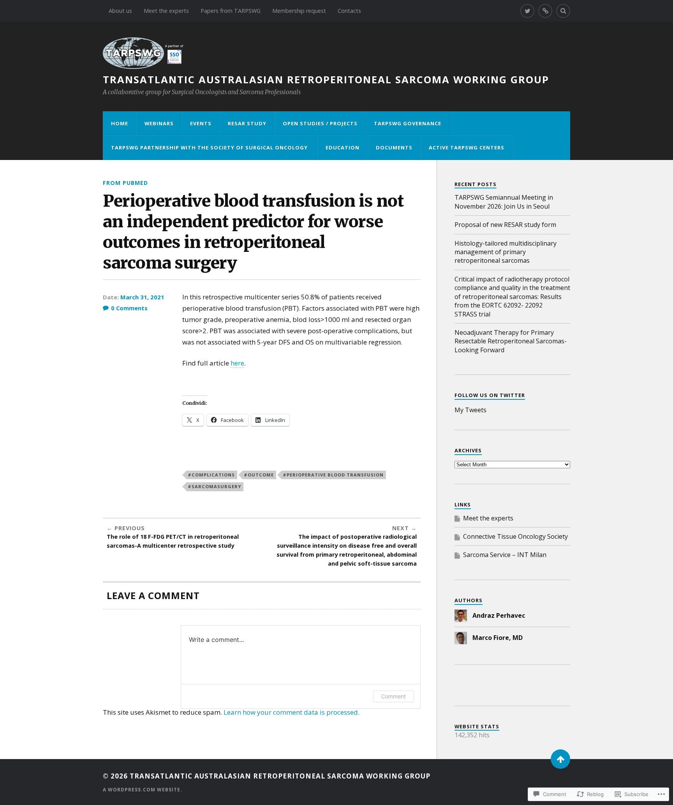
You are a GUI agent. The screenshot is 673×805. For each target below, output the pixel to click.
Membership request (299, 10)
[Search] (563, 11)
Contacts (349, 10)
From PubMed (125, 182)
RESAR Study (247, 123)
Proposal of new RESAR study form (505, 224)
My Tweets (470, 410)
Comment (393, 696)
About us (120, 10)
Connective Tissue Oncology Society (515, 536)
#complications (211, 475)
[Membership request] (545, 11)
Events (200, 123)
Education (342, 147)
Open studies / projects (320, 123)
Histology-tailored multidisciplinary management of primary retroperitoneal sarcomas (506, 252)
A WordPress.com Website (141, 789)
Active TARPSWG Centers (466, 147)
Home (119, 123)
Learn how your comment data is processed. (291, 712)
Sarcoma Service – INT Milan (504, 554)
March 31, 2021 (142, 297)
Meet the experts (166, 10)
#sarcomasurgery (214, 486)
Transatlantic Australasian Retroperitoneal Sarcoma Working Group (326, 79)
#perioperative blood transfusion (333, 475)
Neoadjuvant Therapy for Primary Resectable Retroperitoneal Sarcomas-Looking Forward (511, 341)
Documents (394, 147)
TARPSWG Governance (407, 123)
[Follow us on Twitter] (527, 11)
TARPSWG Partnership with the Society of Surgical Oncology (210, 147)
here (237, 363)
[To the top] (560, 759)
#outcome (259, 475)
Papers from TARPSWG (231, 10)
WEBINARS (159, 123)
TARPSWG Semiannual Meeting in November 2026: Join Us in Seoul (504, 201)
